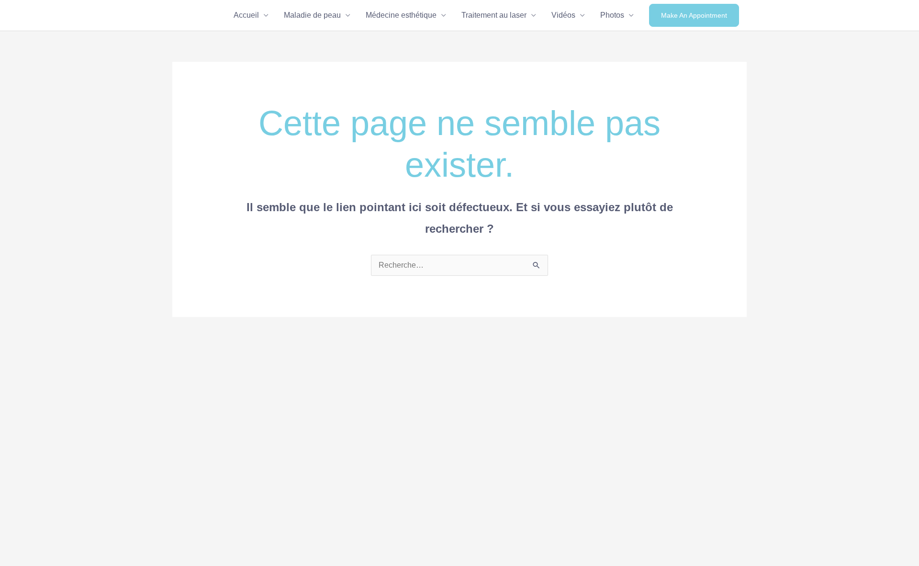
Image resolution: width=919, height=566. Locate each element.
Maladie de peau (312, 15)
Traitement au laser (494, 15)
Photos (612, 15)
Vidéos (563, 15)
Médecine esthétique (401, 15)
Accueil (246, 15)
